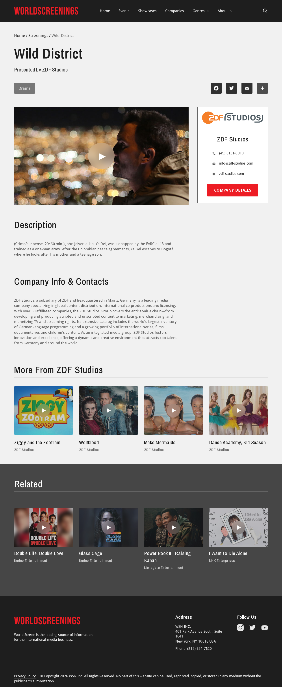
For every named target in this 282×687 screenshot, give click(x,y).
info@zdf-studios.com (236, 163)
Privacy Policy (25, 676)
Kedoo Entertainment (30, 560)
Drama (25, 88)
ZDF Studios (24, 449)
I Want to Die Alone (228, 553)
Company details (232, 190)
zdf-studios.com (231, 174)
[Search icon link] (265, 10)
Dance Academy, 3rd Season (237, 442)
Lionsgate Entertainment (163, 567)
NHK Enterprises (222, 560)
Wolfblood (89, 442)
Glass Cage (90, 553)
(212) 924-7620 (199, 649)
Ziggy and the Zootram (37, 442)
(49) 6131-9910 (231, 153)
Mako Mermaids (160, 442)
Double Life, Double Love (38, 553)
